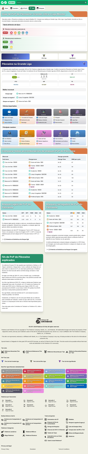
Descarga (23, 122)
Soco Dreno (75, 122)
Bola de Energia (25, 143)
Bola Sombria (58, 122)
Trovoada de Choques (27, 117)
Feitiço (74, 138)
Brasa (22, 138)
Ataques (41, 8)
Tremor (40, 143)
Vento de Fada (42, 138)
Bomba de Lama (25, 120)
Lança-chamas (8, 122)
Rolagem (57, 117)
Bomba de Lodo (42, 122)
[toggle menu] (86, 3)
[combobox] (50, 2)
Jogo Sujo (74, 120)
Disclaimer (33, 449)
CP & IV (25, 8)
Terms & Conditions (64, 449)
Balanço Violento (42, 120)
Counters (15, 8)
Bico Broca (7, 143)
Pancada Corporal (59, 120)
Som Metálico (7, 138)
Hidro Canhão (7, 141)
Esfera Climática (25, 141)
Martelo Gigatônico (43, 141)
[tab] (15, 56)
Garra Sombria (76, 117)
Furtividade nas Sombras (61, 141)
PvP (33, 8)
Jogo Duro (58, 143)
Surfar (73, 141)
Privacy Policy (5, 449)
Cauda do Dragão (42, 117)
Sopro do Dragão (8, 117)
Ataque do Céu (8, 120)
